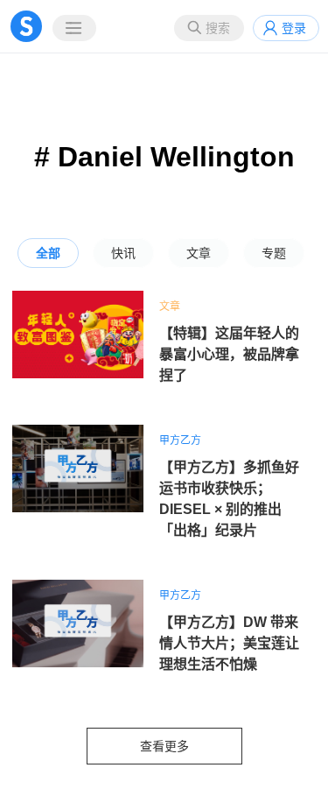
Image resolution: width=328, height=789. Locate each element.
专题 (274, 253)
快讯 (123, 253)
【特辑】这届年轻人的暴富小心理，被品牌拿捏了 (229, 354)
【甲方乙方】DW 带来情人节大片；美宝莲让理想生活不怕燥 (229, 643)
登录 (294, 28)
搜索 (218, 28)
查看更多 (164, 746)
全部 (48, 253)
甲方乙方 (180, 440)
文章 (198, 253)
